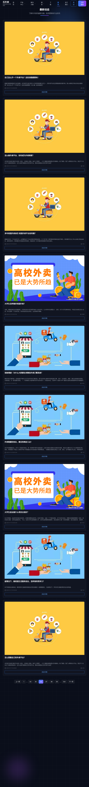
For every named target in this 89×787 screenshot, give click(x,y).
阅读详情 (44, 92)
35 (36, 682)
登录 (73, 3)
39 (57, 682)
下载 (50, 3)
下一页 (71, 682)
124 (64, 682)
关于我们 (66, 3)
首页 (13, 3)
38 (51, 682)
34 (30, 682)
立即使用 (82, 3)
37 (46, 682)
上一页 (18, 682)
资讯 (58, 3)
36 (41, 682)
